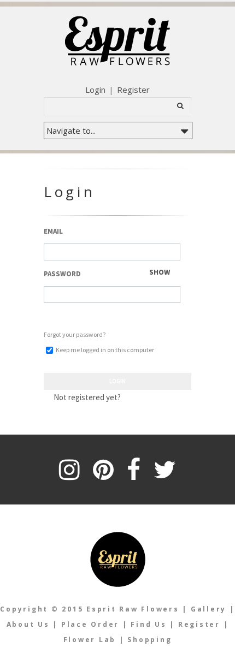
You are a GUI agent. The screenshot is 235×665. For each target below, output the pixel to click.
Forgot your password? (74, 334)
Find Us (148, 624)
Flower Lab (91, 639)
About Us (28, 624)
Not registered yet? (87, 397)
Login (95, 89)
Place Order (90, 624)
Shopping (149, 639)
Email (53, 231)
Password (62, 273)
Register (133, 89)
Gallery (208, 609)
